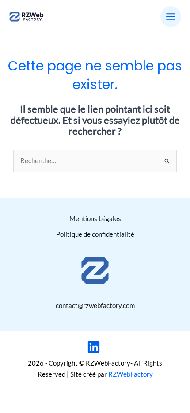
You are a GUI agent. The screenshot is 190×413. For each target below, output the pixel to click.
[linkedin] (95, 347)
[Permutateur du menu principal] (170, 16)
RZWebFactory (130, 374)
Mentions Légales (95, 218)
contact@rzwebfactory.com (95, 305)
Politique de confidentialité (95, 234)
